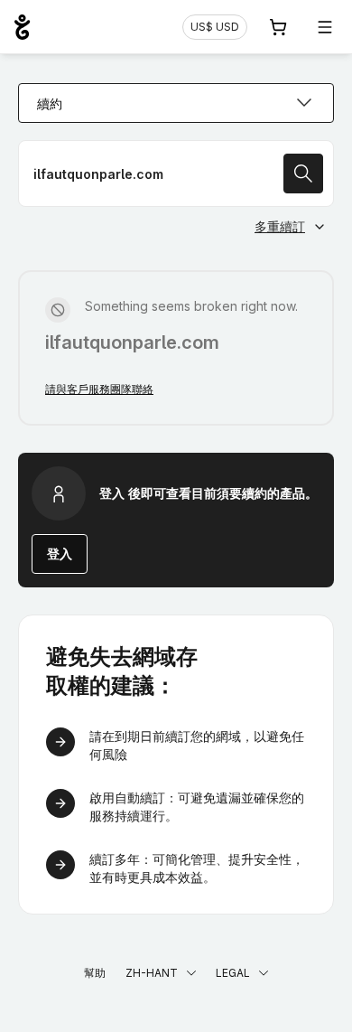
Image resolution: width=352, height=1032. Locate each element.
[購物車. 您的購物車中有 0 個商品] (278, 27)
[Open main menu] (325, 27)
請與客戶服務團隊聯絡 (99, 389)
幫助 (95, 973)
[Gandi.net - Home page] (22, 27)
